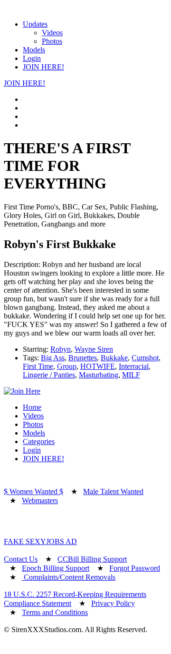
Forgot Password (134, 568)
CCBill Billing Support (92, 559)
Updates (35, 24)
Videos (52, 33)
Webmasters (40, 500)
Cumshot (145, 358)
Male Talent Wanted (113, 491)
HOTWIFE (97, 366)
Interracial (134, 366)
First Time (38, 366)
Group (66, 366)
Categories (39, 441)
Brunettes (82, 358)
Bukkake (114, 358)
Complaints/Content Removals (68, 577)
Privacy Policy (113, 603)
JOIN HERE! (43, 67)
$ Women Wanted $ (33, 491)
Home (32, 407)
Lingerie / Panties (49, 375)
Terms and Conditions (55, 612)
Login (32, 58)
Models (34, 50)
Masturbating (98, 375)
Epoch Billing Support (55, 568)
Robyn (60, 349)
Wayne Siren (94, 349)
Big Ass (53, 358)
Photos (52, 41)
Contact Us (21, 559)
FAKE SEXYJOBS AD (40, 541)
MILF (131, 375)
